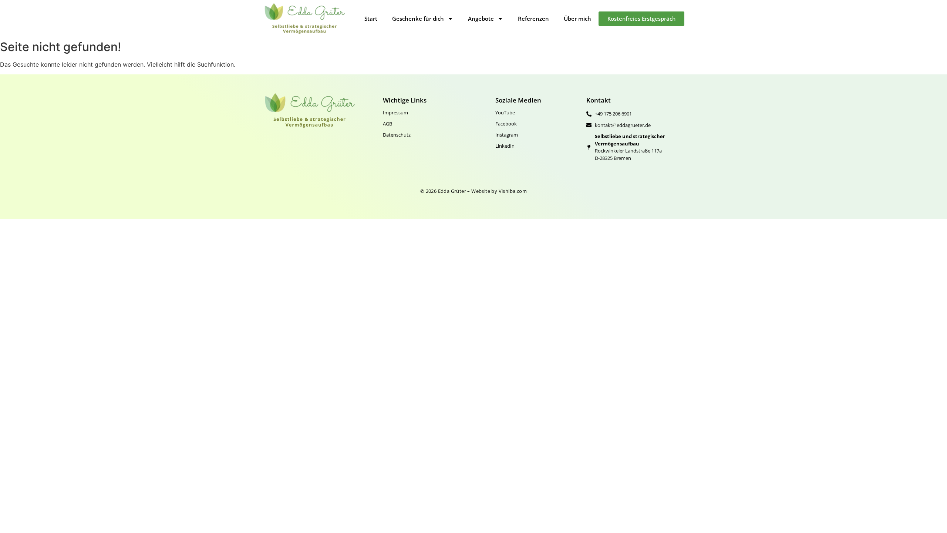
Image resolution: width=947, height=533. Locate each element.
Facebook (506, 123)
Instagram (506, 134)
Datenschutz (397, 134)
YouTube (505, 112)
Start (370, 18)
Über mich (577, 18)
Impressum (395, 112)
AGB (387, 123)
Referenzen (533, 18)
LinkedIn (505, 146)
